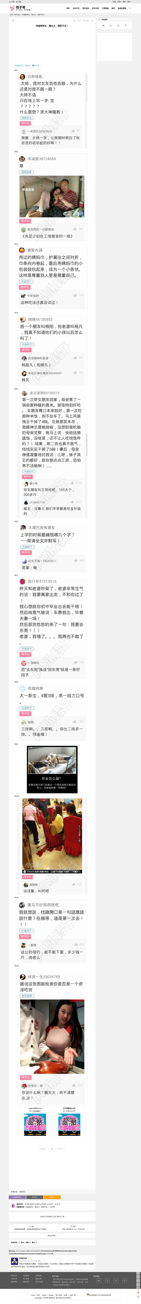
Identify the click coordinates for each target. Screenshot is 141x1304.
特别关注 (17, 14)
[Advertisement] (52, 45)
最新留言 (26, 1282)
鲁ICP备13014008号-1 (64, 1298)
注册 (12, 2)
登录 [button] (19, 2)
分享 (60, 1149)
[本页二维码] (138, 1296)
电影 (119, 2)
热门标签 (26, 1279)
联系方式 (14, 1275)
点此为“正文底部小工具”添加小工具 (52, 1216)
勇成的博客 (122, 8)
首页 (68, 8)
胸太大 (27, 66)
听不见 (36, 66)
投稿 (114, 2)
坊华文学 (76, 8)
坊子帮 (27, 1204)
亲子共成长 (39, 1282)
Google (51, 1295)
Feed (33, 1295)
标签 (65, 1295)
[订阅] (111, 25)
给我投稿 (26, 1275)
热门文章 (59, 1295)
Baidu (44, 1295)
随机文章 (38, 1279)
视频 (124, 2)
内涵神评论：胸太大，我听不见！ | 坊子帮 (40, 1207)
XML (38, 1295)
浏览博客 (14, 1282)
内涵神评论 (19, 66)
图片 (129, 2)
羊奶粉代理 (23, 1258)
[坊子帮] (21, 10)
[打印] (74, 20)
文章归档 (38, 1275)
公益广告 (72, 1295)
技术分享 (95, 8)
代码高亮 (14, 1279)
